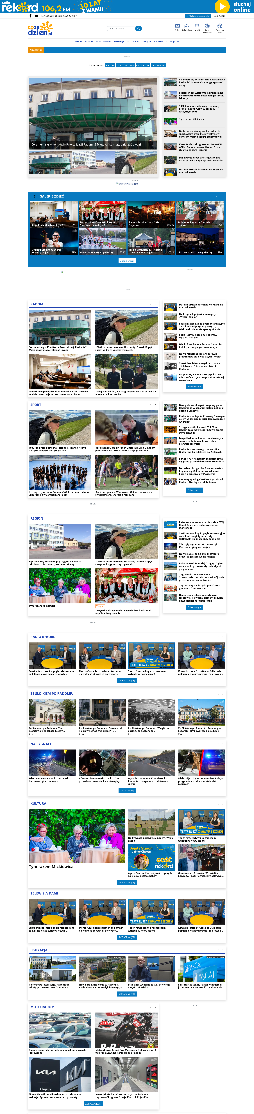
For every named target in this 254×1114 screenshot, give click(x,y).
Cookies (94, 602)
